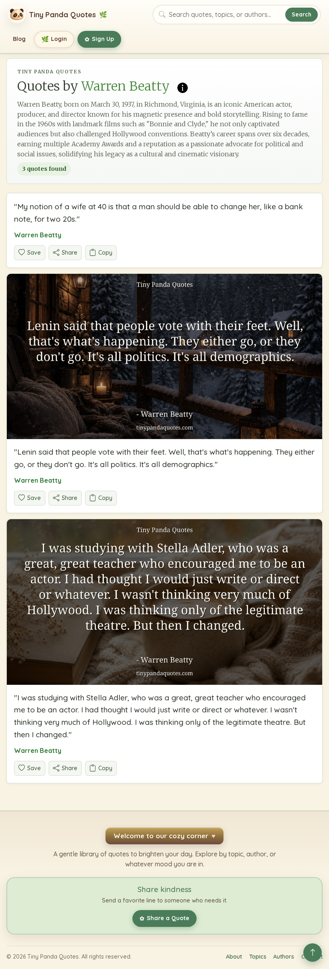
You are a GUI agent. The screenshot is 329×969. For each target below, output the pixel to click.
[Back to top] (312, 952)
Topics (257, 956)
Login (54, 39)
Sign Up (99, 38)
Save (34, 252)
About (234, 956)
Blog (19, 38)
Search (301, 14)
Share (69, 252)
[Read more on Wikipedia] (182, 86)
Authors (283, 956)
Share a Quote (164, 918)
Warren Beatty (37, 235)
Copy (105, 252)
